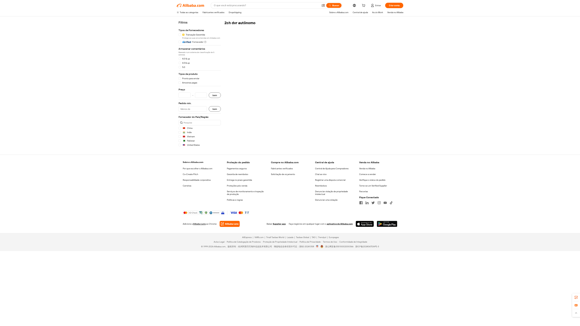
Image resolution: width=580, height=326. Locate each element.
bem (215, 95)
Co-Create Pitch (190, 174)
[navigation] (200, 84)
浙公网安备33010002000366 (339, 246)
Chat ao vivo (321, 174)
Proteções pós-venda (237, 185)
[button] (323, 5)
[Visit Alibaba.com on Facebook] (361, 203)
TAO (314, 237)
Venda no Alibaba (367, 168)
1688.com (259, 237)
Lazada (290, 237)
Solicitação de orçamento (283, 174)
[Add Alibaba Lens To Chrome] (230, 224)
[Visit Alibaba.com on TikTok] (391, 203)
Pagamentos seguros (237, 168)
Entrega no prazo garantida (239, 180)
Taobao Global (302, 237)
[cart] (364, 6)
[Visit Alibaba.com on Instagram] (379, 203)
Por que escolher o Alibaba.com (197, 168)
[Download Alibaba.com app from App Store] (365, 224)
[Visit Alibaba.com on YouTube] (385, 203)
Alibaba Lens (199, 224)
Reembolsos (321, 185)
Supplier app (279, 224)
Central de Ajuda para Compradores (332, 168)
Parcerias (363, 191)
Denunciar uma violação (326, 200)
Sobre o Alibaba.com (193, 162)
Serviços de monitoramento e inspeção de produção (245, 192)
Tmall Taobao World (275, 237)
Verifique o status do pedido (372, 180)
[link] (576, 297)
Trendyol (322, 237)
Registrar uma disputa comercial (330, 180)
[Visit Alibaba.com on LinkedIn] (367, 203)
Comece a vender (367, 174)
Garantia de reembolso (237, 174)
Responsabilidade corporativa (197, 180)
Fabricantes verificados (282, 168)
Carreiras (187, 185)
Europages (334, 237)
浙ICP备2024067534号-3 (367, 246)
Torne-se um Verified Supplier (373, 185)
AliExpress (247, 237)
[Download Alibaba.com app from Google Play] (387, 224)
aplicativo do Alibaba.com (340, 224)
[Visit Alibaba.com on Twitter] (373, 203)
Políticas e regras (235, 200)
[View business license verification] (317, 246)
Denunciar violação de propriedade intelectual (331, 192)
